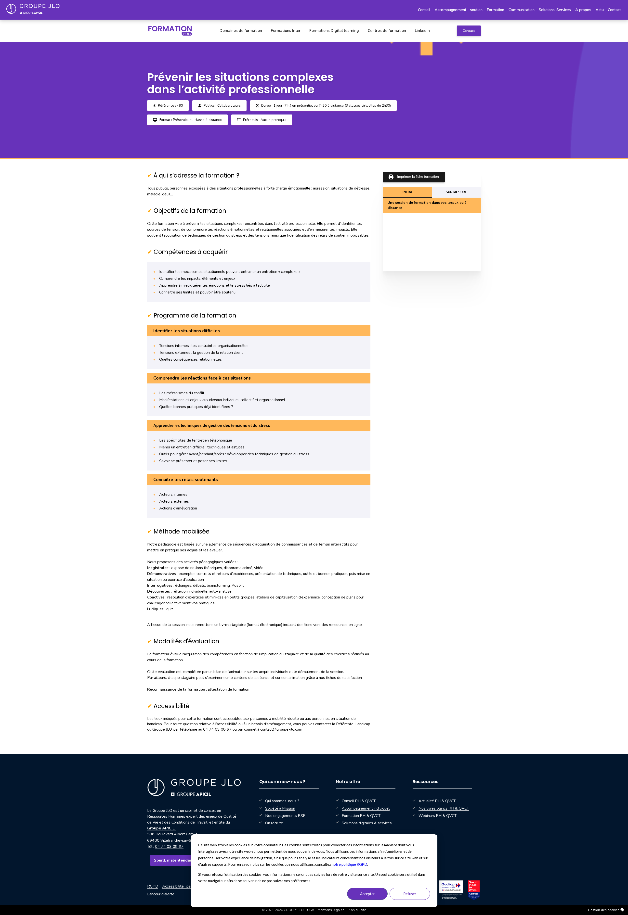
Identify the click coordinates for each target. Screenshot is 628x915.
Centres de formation (387, 30)
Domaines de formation (241, 30)
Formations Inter (286, 30)
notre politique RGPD (349, 864)
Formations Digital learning (334, 30)
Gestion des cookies (604, 910)
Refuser (409, 893)
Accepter (367, 893)
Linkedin (422, 30)
